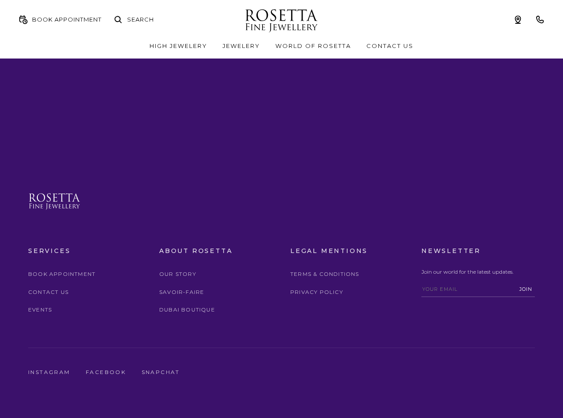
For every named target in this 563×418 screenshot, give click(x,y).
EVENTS (40, 309)
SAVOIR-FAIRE (181, 292)
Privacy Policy (316, 292)
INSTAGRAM (50, 372)
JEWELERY (241, 45)
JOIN (525, 289)
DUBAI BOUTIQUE (187, 309)
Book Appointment (61, 274)
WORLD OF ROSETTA (313, 45)
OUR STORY (177, 274)
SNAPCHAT (161, 372)
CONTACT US (389, 45)
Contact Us (48, 292)
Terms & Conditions (324, 274)
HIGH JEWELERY (178, 45)
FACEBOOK (107, 372)
